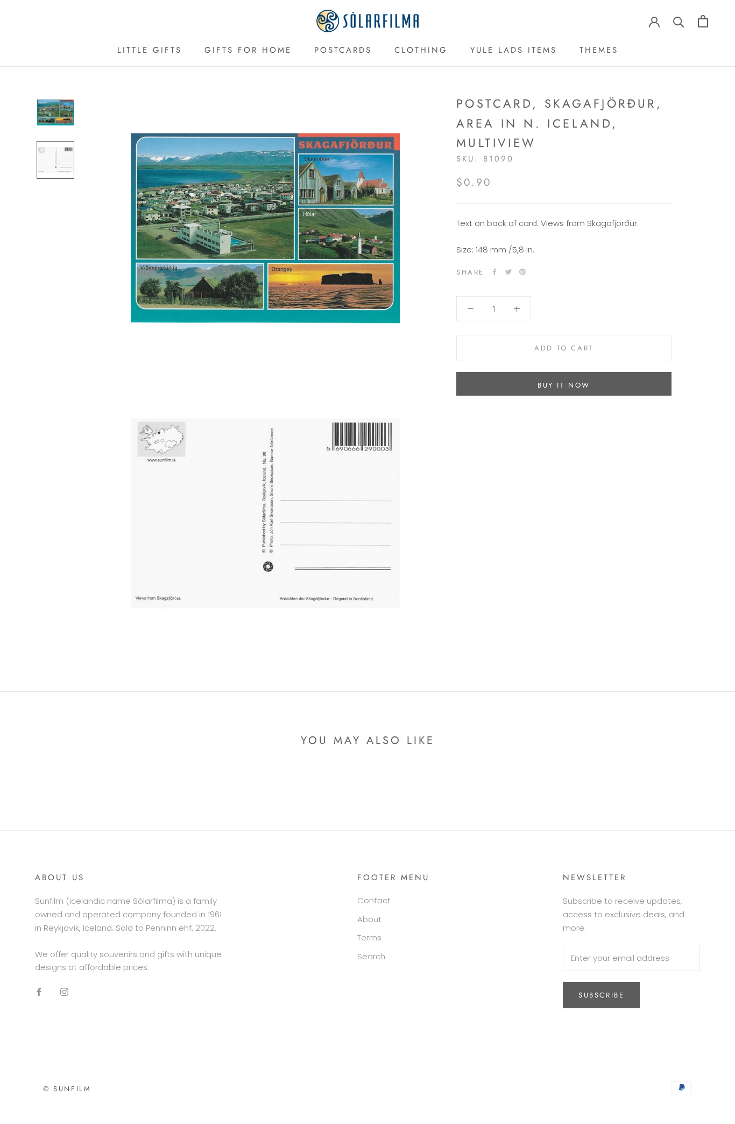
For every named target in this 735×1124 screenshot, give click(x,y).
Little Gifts (149, 50)
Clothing (421, 50)
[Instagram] (64, 992)
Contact (374, 900)
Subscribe (601, 995)
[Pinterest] (522, 272)
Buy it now (564, 385)
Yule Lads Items (513, 50)
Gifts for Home (248, 50)
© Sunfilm (67, 1089)
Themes (598, 50)
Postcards (343, 50)
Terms (369, 937)
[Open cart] (703, 21)
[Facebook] (494, 272)
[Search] (678, 21)
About (369, 919)
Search (371, 956)
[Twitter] (508, 272)
